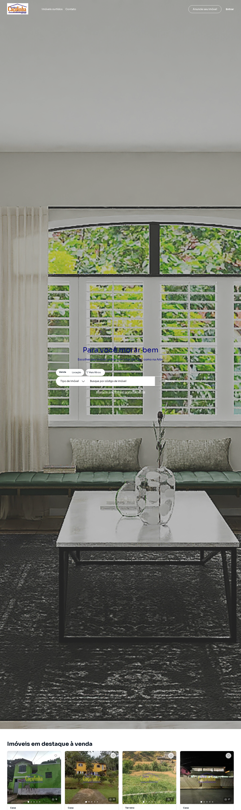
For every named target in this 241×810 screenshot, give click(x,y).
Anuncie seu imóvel (205, 9)
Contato (70, 9)
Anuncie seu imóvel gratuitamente (120, 392)
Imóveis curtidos (52, 9)
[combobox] (121, 381)
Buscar (170, 381)
